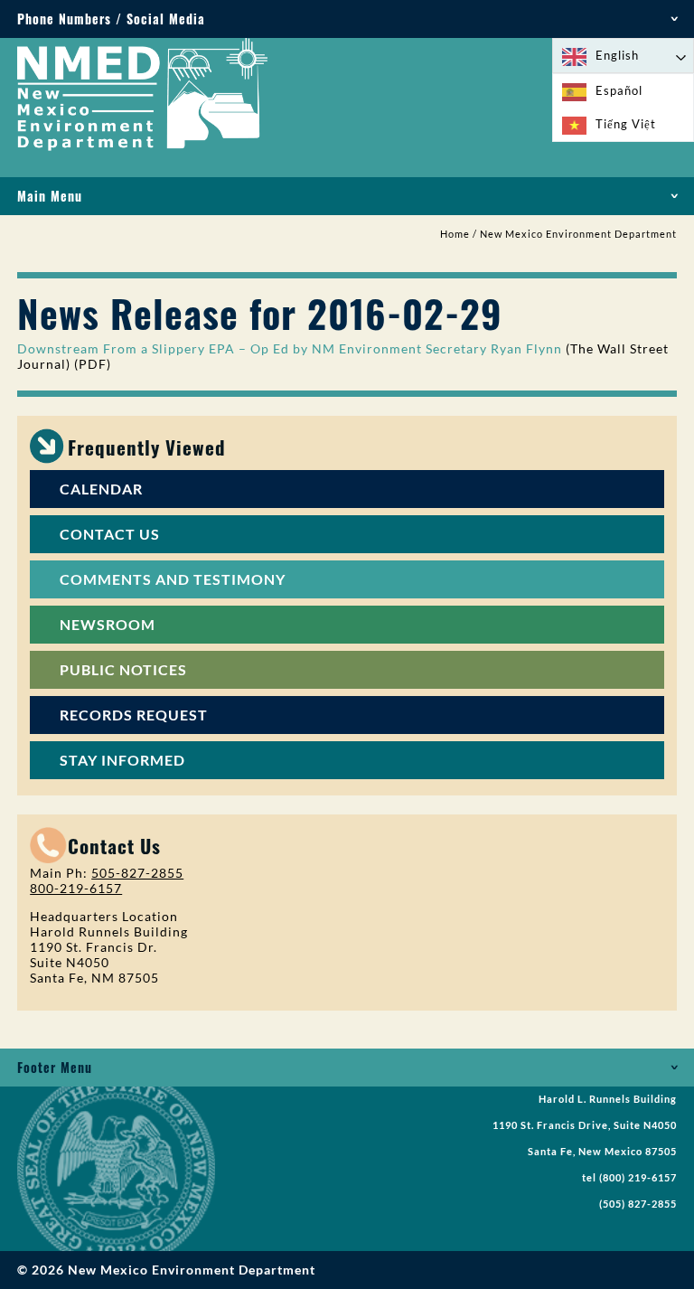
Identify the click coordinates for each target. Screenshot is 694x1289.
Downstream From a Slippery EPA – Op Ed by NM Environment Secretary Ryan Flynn (289, 348)
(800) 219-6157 (638, 1177)
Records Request (134, 714)
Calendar (101, 488)
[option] (623, 91)
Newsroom (107, 624)
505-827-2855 (137, 872)
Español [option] (619, 90)
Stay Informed (122, 759)
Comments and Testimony (173, 579)
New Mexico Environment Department (578, 234)
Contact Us (110, 533)
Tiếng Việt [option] (626, 124)
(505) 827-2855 (638, 1204)
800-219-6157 (76, 888)
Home (455, 234)
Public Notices (123, 669)
